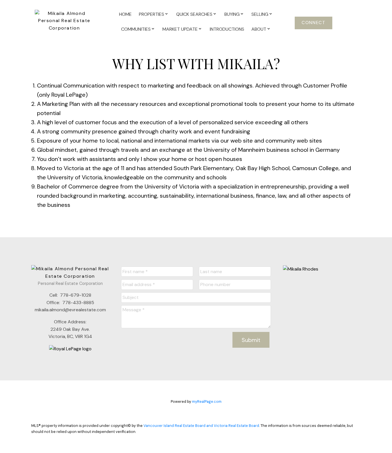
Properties (151, 14)
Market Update (180, 29)
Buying (232, 14)
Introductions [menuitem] (227, 29)
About (258, 29)
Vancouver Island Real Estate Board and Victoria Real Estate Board (201, 425)
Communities (136, 29)
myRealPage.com (207, 401)
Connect (313, 23)
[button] (313, 23)
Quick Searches (194, 14)
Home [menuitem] (125, 14)
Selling (259, 14)
